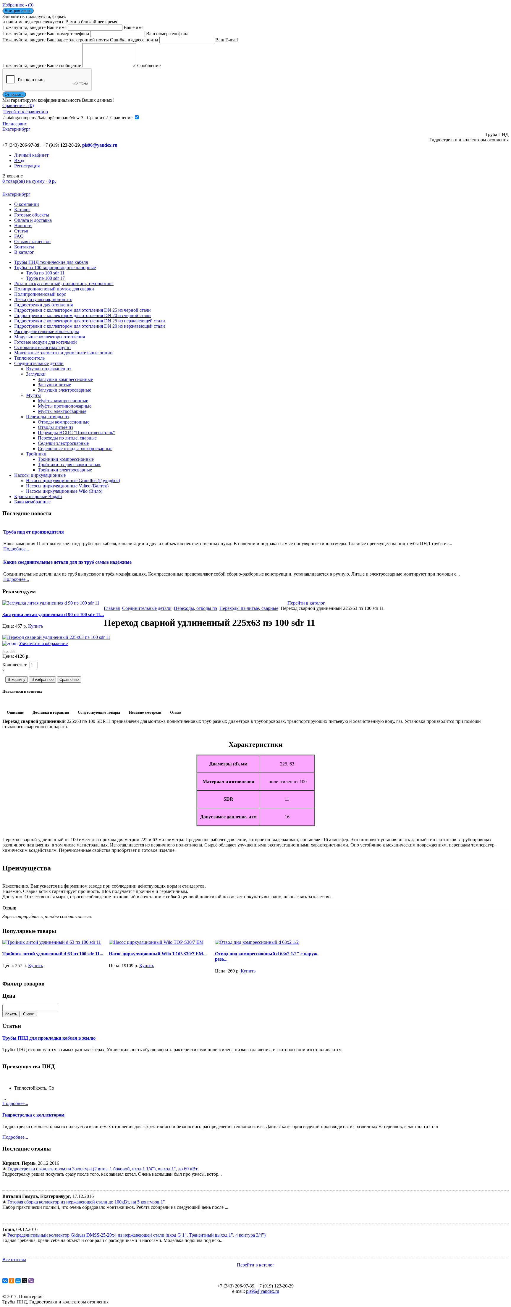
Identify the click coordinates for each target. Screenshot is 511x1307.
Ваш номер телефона (167, 33)
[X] (24, 1280)
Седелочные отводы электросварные (75, 448)
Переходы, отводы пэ (47, 416)
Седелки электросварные (63, 443)
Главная (112, 608)
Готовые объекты (31, 214)
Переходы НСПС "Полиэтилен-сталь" (76, 432)
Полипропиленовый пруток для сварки (54, 288)
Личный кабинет (31, 155)
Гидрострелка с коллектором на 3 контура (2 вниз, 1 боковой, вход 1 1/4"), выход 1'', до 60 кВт (102, 1168)
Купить (35, 626)
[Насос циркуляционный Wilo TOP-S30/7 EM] (156, 942)
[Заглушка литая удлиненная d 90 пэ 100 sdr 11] (50, 602)
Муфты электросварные (62, 411)
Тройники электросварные (65, 469)
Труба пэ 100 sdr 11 (45, 272)
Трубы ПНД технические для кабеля (51, 262)
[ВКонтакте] (5, 1280)
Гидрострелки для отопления (43, 304)
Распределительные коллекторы (46, 331)
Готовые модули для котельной (45, 342)
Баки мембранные (32, 501)
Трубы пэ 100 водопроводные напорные (55, 267)
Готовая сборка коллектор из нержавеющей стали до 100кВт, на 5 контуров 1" (86, 1201)
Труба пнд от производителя (33, 531)
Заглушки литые (54, 384)
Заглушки (36, 374)
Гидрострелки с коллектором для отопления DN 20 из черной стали (82, 315)
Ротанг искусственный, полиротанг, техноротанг (64, 283)
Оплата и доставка (33, 220)
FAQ (19, 236)
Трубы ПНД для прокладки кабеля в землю (49, 1038)
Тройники (36, 453)
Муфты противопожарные (64, 405)
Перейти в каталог (306, 602)
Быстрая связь (18, 11)
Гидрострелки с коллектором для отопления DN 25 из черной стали (82, 310)
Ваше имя (133, 27)
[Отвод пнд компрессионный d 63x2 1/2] (257, 942)
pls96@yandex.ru (99, 145)
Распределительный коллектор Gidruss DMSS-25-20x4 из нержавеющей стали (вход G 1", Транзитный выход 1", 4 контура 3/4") (136, 1234)
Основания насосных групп (42, 347)
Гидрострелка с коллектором (33, 1114)
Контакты (24, 246)
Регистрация (27, 165)
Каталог (22, 209)
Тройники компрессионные (66, 459)
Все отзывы (14, 1259)
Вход (19, 160)
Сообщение (149, 65)
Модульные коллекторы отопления (49, 336)
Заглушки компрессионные (65, 379)
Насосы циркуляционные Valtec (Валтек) (67, 485)
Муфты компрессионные (63, 400)
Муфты (33, 395)
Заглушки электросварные (64, 389)
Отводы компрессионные (63, 421)
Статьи (21, 230)
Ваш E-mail (226, 39)
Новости (23, 225)
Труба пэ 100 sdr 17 (45, 278)
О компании (26, 204)
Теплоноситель (29, 358)
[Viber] (31, 1280)
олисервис (16, 126)
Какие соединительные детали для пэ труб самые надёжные (67, 562)
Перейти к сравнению (25, 111)
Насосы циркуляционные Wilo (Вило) (64, 491)
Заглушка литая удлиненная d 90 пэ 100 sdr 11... (53, 614)
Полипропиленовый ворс (40, 294)
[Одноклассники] (11, 1280)
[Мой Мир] (18, 1280)
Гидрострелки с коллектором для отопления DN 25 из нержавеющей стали (89, 320)
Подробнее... (15, 1103)
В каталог (24, 252)
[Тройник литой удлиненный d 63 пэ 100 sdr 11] (51, 942)
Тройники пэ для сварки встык (69, 464)
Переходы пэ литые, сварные (67, 437)
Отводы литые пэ (55, 427)
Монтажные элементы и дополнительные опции (63, 352)
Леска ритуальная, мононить (43, 299)
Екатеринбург (16, 194)
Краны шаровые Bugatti (38, 496)
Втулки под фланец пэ (48, 368)
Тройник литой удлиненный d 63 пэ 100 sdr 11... (52, 953)
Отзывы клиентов (32, 241)
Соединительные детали (39, 363)
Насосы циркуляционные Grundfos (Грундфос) (73, 480)
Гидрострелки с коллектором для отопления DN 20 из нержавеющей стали (89, 326)
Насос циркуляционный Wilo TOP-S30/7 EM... (158, 953)
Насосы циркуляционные (40, 475)
